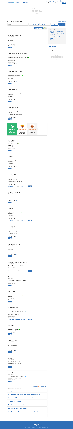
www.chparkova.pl (11, 146)
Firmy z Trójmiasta (22, 2)
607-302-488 (10, 76)
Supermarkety (53, 36)
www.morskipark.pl (11, 251)
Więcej (63, 2)
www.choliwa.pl (11, 78)
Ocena (15, 186)
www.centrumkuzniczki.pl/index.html (15, 114)
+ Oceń (10, 47)
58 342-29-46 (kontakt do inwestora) (14, 282)
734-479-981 (10, 145)
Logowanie (37, 424)
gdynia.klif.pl (10, 215)
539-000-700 (10, 94)
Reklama (21, 422)
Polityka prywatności (27, 422)
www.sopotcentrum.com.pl (13, 347)
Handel (52, 29)
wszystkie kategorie (57, 41)
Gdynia (19, 30)
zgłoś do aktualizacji (11, 44)
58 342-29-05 (10, 161)
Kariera (15, 422)
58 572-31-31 (10, 313)
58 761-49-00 (10, 40)
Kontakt (32, 422)
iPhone (42, 425)
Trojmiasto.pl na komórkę (44, 422)
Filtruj (54, 24)
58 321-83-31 (10, 296)
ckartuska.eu (10, 96)
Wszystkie (9, 30)
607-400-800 (10, 112)
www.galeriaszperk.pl (12, 60)
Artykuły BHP (60, 33)
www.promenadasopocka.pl (13, 314)
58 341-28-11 (15, 345)
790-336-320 (10, 231)
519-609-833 (10, 179)
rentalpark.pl (10, 163)
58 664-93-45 (10, 213)
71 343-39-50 (15, 179)
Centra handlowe (11, 36)
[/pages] (9, 42)
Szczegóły (25, 186)
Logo (18, 422)
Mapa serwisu (37, 422)
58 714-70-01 (10, 59)
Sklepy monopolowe (60, 37)
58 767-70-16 (15, 231)
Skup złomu (60, 31)
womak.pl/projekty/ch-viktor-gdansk (15, 181)
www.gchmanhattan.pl (12, 233)
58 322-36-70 (10, 249)
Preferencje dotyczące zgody (54, 422)
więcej (16, 45)
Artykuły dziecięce (52, 39)
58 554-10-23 (15, 76)
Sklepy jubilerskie (52, 34)
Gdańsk (15, 30)
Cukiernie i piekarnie (52, 32)
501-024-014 (10, 345)
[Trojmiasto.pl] (11, 2)
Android (38, 425)
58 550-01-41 (10, 197)
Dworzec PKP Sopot (32, 343)
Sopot (23, 30)
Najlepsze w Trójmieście (12, 130)
